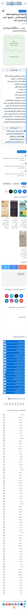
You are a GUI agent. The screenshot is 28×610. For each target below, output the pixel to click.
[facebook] (21, 296)
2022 (22, 533)
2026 (22, 415)
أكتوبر (20, 477)
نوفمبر (20, 443)
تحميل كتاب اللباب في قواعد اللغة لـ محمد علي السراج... (23, 254)
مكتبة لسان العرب (6, 601)
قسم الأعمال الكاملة (14, 364)
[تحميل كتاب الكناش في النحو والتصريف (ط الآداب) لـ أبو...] (14, 208)
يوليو (21, 420)
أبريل (21, 428)
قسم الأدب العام (14, 361)
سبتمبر (20, 446)
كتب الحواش (14, 387)
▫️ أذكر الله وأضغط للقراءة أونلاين (15, 141)
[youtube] (21, 301)
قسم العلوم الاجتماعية (14, 373)
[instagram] (11, 301)
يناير (21, 436)
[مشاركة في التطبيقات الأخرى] (6, 191)
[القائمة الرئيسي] (25, 3)
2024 (22, 470)
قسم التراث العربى (14, 367)
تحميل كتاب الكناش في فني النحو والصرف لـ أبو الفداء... (13, 159)
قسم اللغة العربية (7, 183)
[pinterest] (7, 296)
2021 (22, 567)
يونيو (21, 422)
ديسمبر (20, 441)
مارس (20, 430)
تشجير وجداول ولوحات (14, 356)
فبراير (20, 433)
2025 (22, 438)
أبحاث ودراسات (14, 341)
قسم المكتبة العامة (14, 384)
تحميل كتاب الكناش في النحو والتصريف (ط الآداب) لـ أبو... (13, 167)
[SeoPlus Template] (25, 601)
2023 (22, 504)
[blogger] (14, 607)
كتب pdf (23, 186)
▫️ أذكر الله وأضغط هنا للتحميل (16, 133)
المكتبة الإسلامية (14, 350)
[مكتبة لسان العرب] (14, 3)
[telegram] (11, 296)
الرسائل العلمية (14, 347)
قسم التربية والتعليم (14, 370)
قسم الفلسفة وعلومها (14, 378)
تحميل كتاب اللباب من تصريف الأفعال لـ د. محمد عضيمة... (14, 175)
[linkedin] (7, 301)
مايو (21, 425)
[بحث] (2, 3)
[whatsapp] (16, 301)
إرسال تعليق (21, 274)
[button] (20, 191)
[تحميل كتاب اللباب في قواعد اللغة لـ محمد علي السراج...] (23, 238)
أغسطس (20, 417)
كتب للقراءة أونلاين (14, 390)
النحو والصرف (22, 11)
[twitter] (16, 296)
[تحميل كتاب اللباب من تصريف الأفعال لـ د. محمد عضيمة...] (5, 208)
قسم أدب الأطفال (14, 358)
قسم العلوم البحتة (14, 376)
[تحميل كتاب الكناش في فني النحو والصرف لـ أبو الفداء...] (23, 208)
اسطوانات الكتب (14, 344)
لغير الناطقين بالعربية (14, 393)
